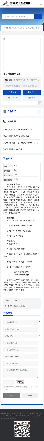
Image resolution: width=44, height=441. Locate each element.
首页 (14, 28)
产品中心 (21, 28)
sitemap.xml (31, 416)
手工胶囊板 (14, 300)
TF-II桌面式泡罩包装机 (17, 306)
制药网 (6, 418)
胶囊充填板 (30, 28)
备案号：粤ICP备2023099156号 (15, 416)
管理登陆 (13, 418)
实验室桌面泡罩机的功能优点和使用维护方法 (20, 143)
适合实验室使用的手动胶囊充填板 (16, 136)
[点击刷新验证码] (20, 382)
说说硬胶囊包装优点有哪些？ (14, 149)
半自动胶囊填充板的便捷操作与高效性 (17, 130)
